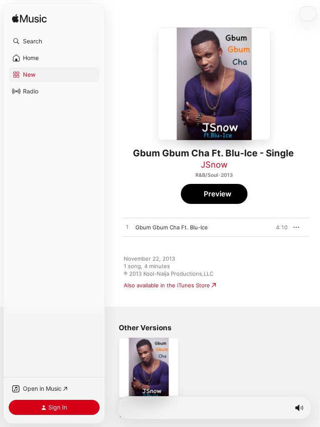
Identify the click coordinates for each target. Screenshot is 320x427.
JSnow (214, 165)
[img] (29, 19)
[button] (54, 41)
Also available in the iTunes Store (167, 285)
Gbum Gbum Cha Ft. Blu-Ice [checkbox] (171, 227)
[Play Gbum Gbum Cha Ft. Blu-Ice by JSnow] (127, 227)
